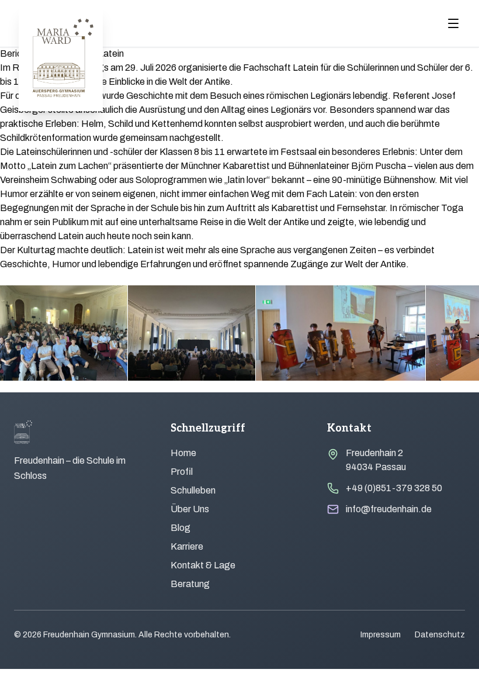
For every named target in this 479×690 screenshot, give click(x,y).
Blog (180, 528)
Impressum (380, 634)
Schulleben (193, 490)
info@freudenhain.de (389, 509)
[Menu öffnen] (453, 23)
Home (183, 453)
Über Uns (190, 509)
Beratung (190, 584)
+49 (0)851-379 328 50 (394, 488)
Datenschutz (440, 634)
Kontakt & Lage (203, 565)
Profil (182, 472)
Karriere (187, 546)
